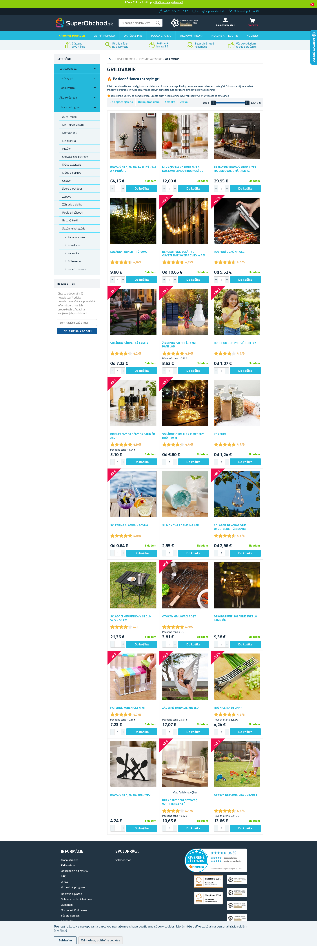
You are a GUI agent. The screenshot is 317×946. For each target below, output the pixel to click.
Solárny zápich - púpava (128, 251)
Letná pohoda (104, 35)
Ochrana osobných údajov (76, 899)
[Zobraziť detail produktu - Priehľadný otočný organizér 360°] (133, 403)
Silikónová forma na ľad (180, 525)
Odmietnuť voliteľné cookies (100, 940)
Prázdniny (74, 245)
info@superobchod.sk (210, 11)
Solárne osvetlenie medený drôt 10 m (183, 435)
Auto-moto (69, 116)
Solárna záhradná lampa (129, 343)
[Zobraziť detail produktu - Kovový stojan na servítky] (133, 764)
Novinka (170, 102)
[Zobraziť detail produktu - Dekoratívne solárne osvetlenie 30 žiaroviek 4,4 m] (185, 221)
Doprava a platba (71, 894)
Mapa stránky (69, 860)
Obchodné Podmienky (74, 910)
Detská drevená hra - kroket (235, 795)
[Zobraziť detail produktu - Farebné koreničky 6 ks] (133, 676)
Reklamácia (68, 865)
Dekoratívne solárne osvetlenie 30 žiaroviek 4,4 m (183, 253)
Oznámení (67, 904)
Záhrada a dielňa (72, 204)
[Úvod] (109, 59)
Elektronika (69, 140)
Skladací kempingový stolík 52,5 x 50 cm (130, 618)
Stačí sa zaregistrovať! (168, 2)
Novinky (252, 35)
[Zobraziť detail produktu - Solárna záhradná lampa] (133, 312)
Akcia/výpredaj (191, 35)
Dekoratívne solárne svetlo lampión (235, 618)
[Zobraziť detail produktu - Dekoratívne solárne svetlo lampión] (237, 585)
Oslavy (66, 180)
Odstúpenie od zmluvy (74, 871)
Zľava (184, 102)
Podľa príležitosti (72, 212)
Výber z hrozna (77, 269)
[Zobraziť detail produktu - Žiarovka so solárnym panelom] (185, 312)
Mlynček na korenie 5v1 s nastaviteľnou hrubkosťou (182, 169)
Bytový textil (70, 220)
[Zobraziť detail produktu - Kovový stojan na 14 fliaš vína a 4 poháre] (133, 136)
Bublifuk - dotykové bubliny (235, 343)
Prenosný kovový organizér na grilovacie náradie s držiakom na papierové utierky (235, 169)
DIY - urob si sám (73, 124)
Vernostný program (73, 887)
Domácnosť (69, 132)
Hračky (66, 148)
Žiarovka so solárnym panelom (179, 344)
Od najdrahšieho (149, 102)
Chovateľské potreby (75, 156)
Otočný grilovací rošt (179, 616)
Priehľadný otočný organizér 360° (132, 435)
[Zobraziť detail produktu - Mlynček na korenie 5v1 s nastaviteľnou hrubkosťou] (185, 136)
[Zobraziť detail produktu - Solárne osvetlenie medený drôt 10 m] (185, 403)
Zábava (66, 196)
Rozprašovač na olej (229, 251)
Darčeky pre (133, 35)
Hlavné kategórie (224, 35)
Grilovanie (74, 261)
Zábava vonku (76, 237)
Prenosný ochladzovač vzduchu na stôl (179, 802)
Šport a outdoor (72, 188)
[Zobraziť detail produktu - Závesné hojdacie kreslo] (185, 676)
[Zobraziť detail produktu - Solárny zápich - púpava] (133, 221)
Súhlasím (65, 940)
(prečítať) (60, 930)
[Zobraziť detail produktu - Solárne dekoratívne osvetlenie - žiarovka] (237, 494)
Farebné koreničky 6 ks (127, 707)
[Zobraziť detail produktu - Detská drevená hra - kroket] (237, 764)
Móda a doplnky (71, 172)
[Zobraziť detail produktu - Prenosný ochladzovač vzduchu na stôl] (185, 764)
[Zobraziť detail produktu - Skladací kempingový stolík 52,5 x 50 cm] (133, 585)
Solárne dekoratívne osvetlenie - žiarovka (230, 527)
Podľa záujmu (161, 35)
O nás (64, 881)
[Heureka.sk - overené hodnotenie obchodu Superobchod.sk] (216, 871)
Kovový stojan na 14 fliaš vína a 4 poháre (133, 169)
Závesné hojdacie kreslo (180, 707)
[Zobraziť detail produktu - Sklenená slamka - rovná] (133, 494)
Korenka (220, 434)
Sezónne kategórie (73, 228)
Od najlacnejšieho (121, 102)
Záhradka (73, 253)
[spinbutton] (117, 188)
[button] (123, 188)
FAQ (63, 876)
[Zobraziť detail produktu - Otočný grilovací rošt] (185, 585)
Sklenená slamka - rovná (129, 525)
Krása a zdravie (71, 164)
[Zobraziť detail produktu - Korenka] (237, 403)
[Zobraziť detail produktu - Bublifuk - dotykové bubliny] (237, 312)
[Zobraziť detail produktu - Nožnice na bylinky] (237, 676)
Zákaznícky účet (225, 25)
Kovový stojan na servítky (130, 795)
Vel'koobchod (123, 860)
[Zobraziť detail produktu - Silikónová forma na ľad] (185, 494)
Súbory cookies (70, 915)
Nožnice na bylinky (228, 707)
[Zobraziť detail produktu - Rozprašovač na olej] (237, 221)
